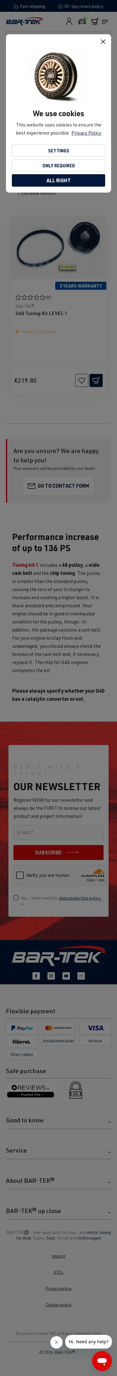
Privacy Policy (86, 133)
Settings (58, 150)
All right (58, 180)
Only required (58, 165)
